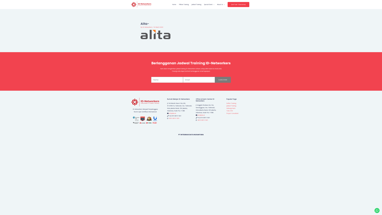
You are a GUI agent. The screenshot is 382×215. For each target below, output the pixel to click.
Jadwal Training (196, 4)
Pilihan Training (184, 4)
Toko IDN (229, 111)
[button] (238, 4)
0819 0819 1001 (174, 118)
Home (174, 4)
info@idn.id (172, 113)
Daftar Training (231, 103)
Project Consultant (232, 113)
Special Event (208, 4)
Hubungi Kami (230, 108)
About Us (220, 4)
